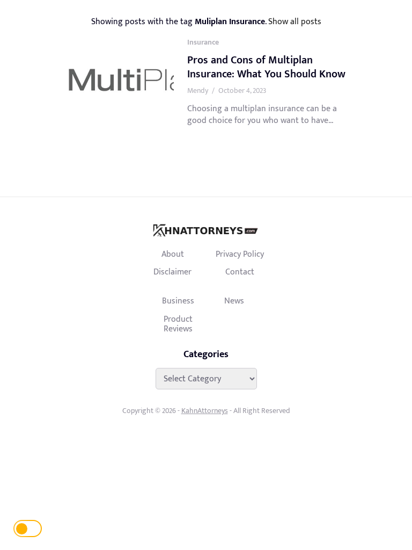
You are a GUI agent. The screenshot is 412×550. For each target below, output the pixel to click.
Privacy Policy (240, 254)
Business (178, 301)
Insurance (203, 42)
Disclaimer (172, 272)
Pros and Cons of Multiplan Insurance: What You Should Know (266, 67)
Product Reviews (178, 324)
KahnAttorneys (204, 410)
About (172, 254)
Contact (239, 272)
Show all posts (294, 21)
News (234, 301)
